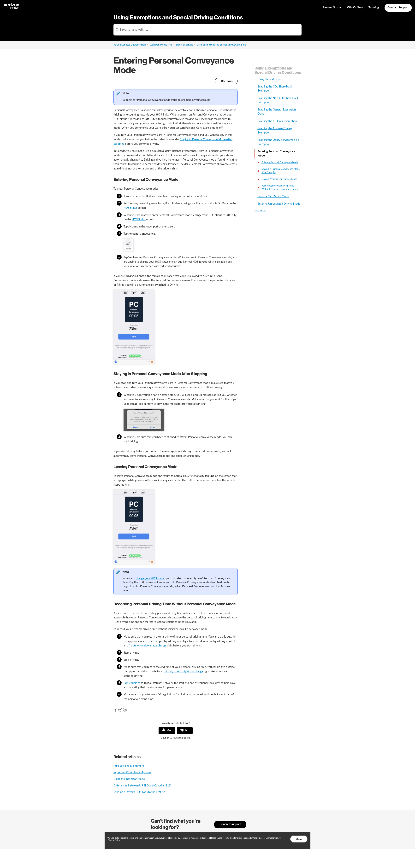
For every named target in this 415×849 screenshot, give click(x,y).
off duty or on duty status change (146, 645)
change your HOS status (150, 578)
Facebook (115, 710)
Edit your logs (132, 683)
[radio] (167, 730)
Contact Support (398, 7)
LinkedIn (125, 710)
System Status (332, 7)
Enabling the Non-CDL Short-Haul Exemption (277, 100)
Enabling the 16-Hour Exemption (277, 121)
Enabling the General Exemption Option (276, 111)
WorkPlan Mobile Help (161, 45)
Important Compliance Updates (132, 772)
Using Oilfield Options (270, 79)
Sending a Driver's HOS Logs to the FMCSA (139, 792)
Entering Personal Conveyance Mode (276, 153)
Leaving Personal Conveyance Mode (279, 179)
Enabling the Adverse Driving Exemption (274, 130)
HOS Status (130, 207)
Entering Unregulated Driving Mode (278, 203)
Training (373, 7)
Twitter (120, 710)
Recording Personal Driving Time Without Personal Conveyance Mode (279, 187)
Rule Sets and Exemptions (128, 765)
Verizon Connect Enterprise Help (129, 45)
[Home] (11, 8)
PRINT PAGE (226, 81)
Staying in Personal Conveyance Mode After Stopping (280, 171)
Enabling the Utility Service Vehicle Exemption (278, 142)
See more (260, 210)
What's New (355, 7)
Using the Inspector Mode (129, 779)
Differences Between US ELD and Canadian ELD (142, 785)
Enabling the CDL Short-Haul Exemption (274, 88)
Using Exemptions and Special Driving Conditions (221, 45)
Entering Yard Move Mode (273, 196)
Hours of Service (184, 45)
